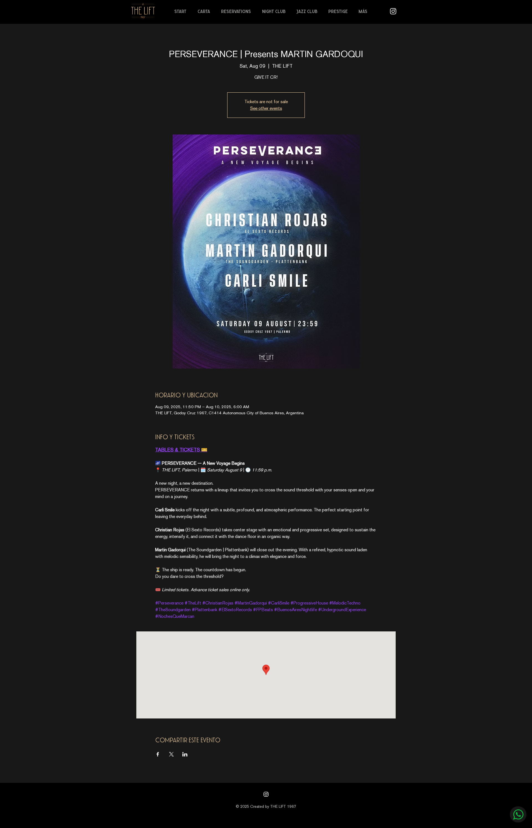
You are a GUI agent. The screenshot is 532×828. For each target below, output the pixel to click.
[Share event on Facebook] (157, 754)
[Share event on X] (171, 754)
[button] (205, 11)
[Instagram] (266, 794)
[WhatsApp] (518, 814)
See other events (266, 108)
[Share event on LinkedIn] (185, 754)
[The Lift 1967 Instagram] (393, 11)
